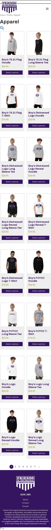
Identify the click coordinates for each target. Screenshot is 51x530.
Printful (9, 15)
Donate (25, 506)
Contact (25, 503)
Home (2, 15)
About (25, 499)
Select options (12, 73)
